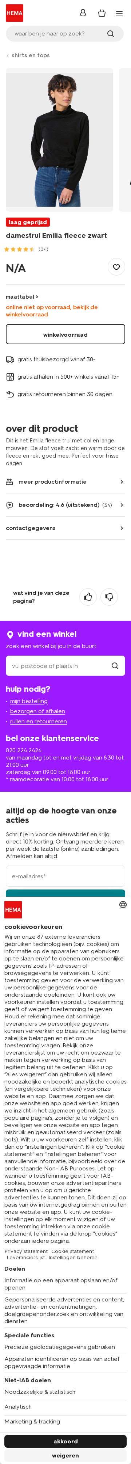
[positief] (88, 597)
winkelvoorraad (65, 334)
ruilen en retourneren (38, 721)
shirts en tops (31, 55)
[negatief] (109, 597)
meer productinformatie (53, 481)
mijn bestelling (29, 701)
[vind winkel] (115, 665)
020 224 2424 (23, 750)
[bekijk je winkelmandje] (102, 13)
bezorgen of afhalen (37, 711)
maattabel (20, 297)
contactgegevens (31, 528)
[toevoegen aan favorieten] (116, 266)
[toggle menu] (119, 13)
